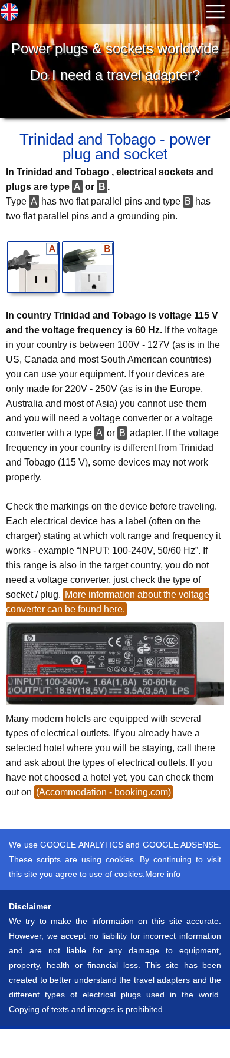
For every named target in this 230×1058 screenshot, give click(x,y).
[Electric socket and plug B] (88, 267)
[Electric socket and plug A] (33, 267)
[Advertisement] (94, 1043)
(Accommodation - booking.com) (103, 792)
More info (162, 874)
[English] (9, 12)
